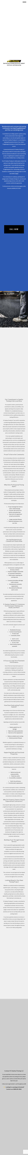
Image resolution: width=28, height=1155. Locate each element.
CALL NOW (14, 229)
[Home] (14, 61)
